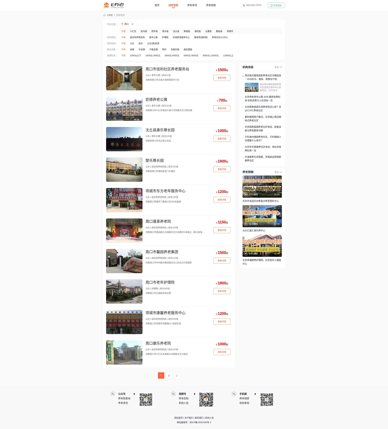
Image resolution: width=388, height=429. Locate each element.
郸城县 (187, 31)
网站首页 (178, 418)
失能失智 (175, 49)
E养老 (110, 15)
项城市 (230, 31)
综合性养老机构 (137, 37)
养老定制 (184, 398)
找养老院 (173, 5)
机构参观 (244, 403)
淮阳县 (197, 31)
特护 (164, 49)
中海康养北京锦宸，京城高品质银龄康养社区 (263, 159)
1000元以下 (135, 55)
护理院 (165, 37)
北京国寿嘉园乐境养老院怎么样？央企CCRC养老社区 (263, 109)
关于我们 (189, 418)
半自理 (142, 49)
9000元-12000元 (211, 55)
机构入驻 (184, 403)
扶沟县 (144, 31)
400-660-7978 (253, 5)
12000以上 (228, 55)
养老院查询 (124, 398)
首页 (157, 5)
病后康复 (188, 49)
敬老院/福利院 (200, 37)
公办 (132, 43)
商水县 (165, 31)
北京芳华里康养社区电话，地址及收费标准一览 (263, 149)
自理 (132, 49)
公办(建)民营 (153, 43)
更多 (277, 67)
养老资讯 (192, 5)
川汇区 (133, 31)
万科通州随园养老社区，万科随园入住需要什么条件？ (263, 139)
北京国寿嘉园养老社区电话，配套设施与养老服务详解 (263, 129)
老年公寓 (153, 37)
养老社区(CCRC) (220, 37)
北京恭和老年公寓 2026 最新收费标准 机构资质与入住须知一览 (262, 99)
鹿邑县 (219, 31)
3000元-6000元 (172, 55)
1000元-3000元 (153, 55)
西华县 (154, 31)
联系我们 (199, 418)
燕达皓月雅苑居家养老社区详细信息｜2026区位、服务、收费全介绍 (263, 77)
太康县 (208, 31)
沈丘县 (176, 31)
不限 (123, 31)
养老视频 (211, 5)
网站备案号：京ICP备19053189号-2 (194, 422)
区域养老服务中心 (181, 37)
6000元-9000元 (191, 55)
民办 (141, 43)
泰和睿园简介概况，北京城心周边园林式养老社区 (263, 119)
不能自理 (153, 49)
